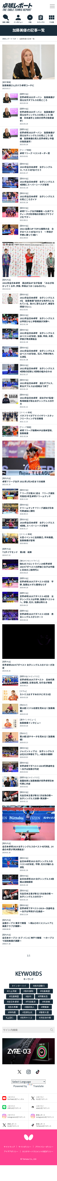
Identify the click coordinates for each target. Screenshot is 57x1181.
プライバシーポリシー (44, 1146)
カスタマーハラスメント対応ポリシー (37, 1151)
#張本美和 (28, 990)
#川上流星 (12, 990)
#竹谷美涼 (30, 1001)
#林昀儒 (12, 1012)
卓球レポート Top (9, 38)
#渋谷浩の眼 (45, 1017)
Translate (38, 1086)
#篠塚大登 (44, 1012)
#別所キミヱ (26, 1017)
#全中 (28, 996)
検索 (52, 1030)
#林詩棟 (46, 1001)
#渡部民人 (29, 1006)
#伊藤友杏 (43, 996)
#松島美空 (45, 990)
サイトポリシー (25, 1146)
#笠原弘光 (27, 1012)
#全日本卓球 (13, 1001)
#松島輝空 (14, 996)
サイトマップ (9, 1146)
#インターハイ (19, 985)
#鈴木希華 (13, 1006)
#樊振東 (45, 1006)
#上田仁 (10, 1017)
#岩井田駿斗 (39, 985)
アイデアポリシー (11, 1151)
